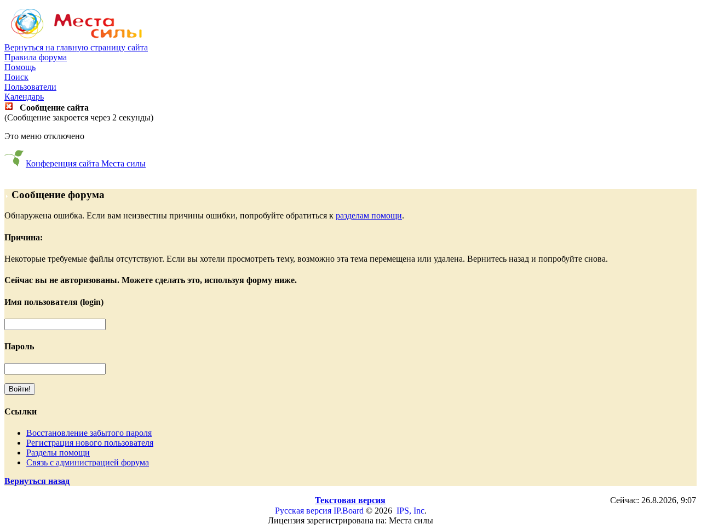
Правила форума (35, 57)
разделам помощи (369, 215)
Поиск (16, 77)
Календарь (24, 96)
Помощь (20, 67)
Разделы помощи (58, 452)
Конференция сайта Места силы (86, 163)
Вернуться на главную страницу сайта (76, 47)
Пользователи (30, 86)
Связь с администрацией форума (87, 462)
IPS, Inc (410, 510)
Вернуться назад (37, 481)
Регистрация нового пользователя (89, 442)
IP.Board (349, 510)
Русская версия (303, 510)
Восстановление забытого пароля (89, 432)
